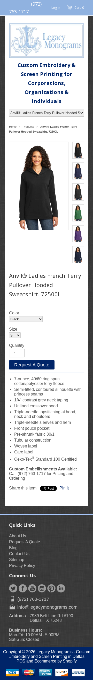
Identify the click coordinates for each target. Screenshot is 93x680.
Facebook (23, 588)
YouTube (32, 588)
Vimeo (61, 588)
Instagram (42, 588)
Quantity (16, 345)
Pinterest (51, 588)
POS (21, 661)
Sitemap (16, 559)
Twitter (13, 588)
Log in (55, 7)
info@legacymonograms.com (47, 607)
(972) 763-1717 (33, 599)
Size (13, 329)
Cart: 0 (79, 7)
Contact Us (19, 554)
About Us (17, 536)
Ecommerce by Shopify (55, 661)
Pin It (64, 488)
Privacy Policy (22, 565)
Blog (13, 548)
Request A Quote (31, 364)
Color (14, 313)
